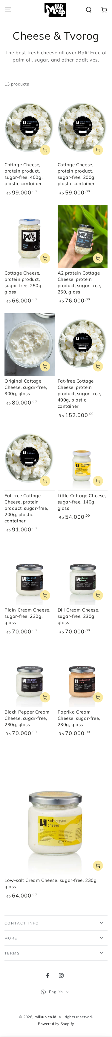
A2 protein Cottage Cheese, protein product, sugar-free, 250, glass (79, 282)
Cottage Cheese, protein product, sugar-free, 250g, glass (23, 282)
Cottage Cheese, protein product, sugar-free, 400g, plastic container (23, 174)
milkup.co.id (45, 1016)
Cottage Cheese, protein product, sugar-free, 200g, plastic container (77, 174)
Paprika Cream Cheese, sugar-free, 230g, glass (79, 718)
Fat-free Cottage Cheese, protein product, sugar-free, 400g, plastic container (79, 393)
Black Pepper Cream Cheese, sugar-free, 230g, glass (27, 718)
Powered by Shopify (56, 1023)
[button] (88, 10)
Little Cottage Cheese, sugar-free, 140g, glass (82, 502)
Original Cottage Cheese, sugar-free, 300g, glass (25, 387)
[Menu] (8, 10)
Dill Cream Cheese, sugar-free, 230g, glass (78, 616)
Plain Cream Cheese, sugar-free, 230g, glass (27, 616)
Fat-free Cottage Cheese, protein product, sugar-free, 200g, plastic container (26, 508)
